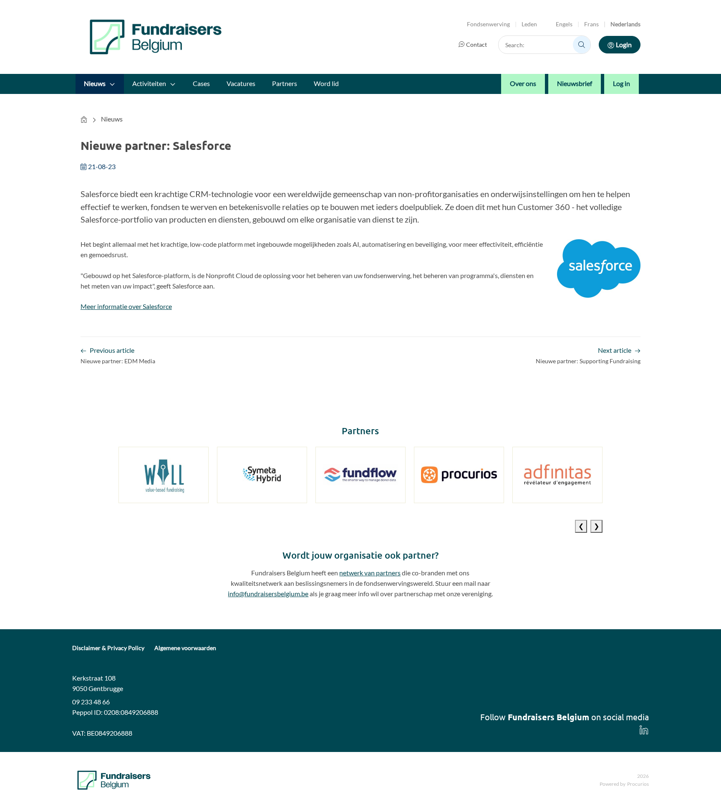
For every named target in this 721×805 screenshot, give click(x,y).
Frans (591, 24)
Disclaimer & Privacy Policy (108, 648)
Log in (621, 83)
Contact (476, 44)
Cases (201, 83)
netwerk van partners (370, 573)
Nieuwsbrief (574, 83)
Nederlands (625, 24)
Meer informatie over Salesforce (126, 306)
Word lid (326, 83)
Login (624, 44)
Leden (529, 24)
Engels (564, 24)
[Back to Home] (156, 37)
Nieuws (95, 83)
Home (84, 119)
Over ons (523, 83)
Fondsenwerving (488, 24)
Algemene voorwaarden (185, 648)
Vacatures (241, 83)
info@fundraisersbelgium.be (268, 593)
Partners (284, 83)
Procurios (638, 784)
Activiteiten (149, 83)
